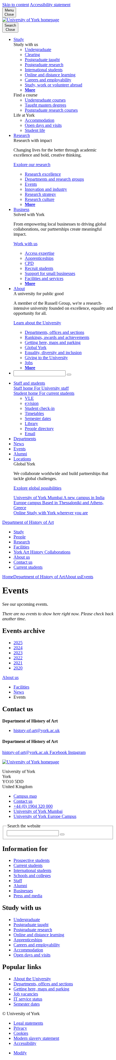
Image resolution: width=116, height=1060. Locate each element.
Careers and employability (37, 944)
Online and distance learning (39, 934)
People (20, 536)
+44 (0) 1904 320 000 (33, 806)
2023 (18, 652)
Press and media (28, 895)
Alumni (20, 453)
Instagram (77, 752)
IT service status (28, 999)
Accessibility (25, 1043)
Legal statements (28, 1023)
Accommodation (28, 949)
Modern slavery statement (36, 1038)
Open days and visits (32, 955)
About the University (32, 978)
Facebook (59, 752)
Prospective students (32, 860)
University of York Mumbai (38, 811)
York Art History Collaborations (42, 552)
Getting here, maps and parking (41, 988)
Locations (22, 458)
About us (22, 557)
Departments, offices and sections (43, 983)
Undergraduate (27, 919)
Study (19, 39)
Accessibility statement (50, 4)
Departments (25, 438)
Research (22, 135)
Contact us (23, 562)
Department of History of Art (28, 522)
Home (7, 576)
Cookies (21, 1033)
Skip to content (15, 4)
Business (21, 209)
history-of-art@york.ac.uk (37, 730)
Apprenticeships (28, 939)
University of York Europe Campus (45, 816)
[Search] (69, 374)
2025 (18, 642)
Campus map (25, 796)
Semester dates (27, 1004)
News (19, 443)
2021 (18, 662)
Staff (18, 880)
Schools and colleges (32, 875)
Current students (28, 567)
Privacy (20, 1028)
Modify (20, 1052)
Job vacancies (26, 994)
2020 (18, 668)
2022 (18, 657)
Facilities (21, 547)
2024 (18, 647)
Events (20, 448)
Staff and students (29, 383)
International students (32, 870)
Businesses (23, 890)
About (19, 288)
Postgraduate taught (31, 924)
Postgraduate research (33, 929)
